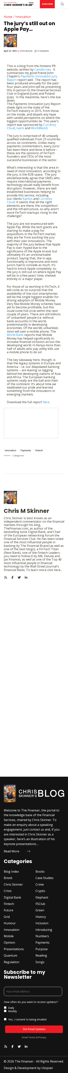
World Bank (15, 335)
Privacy (42, 1037)
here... (58, 570)
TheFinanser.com (16, 528)
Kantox (27, 199)
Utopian (47, 1068)
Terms (32, 1037)
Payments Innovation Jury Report (32, 78)
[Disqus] (34, 626)
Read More (11, 851)
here (46, 402)
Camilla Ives (42, 69)
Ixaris (20, 128)
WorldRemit (39, 128)
